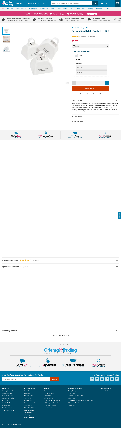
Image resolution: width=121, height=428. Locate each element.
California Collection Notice (75, 395)
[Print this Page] (100, 93)
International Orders (30, 408)
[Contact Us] (107, 3)
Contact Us (27, 391)
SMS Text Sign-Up (7, 408)
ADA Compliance (28, 415)
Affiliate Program (48, 398)
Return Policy (28, 400)
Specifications (77, 117)
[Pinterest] (102, 379)
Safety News (71, 398)
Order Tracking (28, 395)
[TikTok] (107, 379)
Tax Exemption (28, 412)
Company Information (50, 391)
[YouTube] (112, 379)
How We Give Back (49, 393)
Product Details (77, 100)
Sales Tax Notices (29, 410)
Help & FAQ (27, 393)
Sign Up (54, 379)
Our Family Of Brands (50, 405)
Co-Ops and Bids (7, 393)
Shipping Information (30, 403)
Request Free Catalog (8, 398)
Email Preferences (29, 417)
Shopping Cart (28, 405)
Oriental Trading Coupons (9, 403)
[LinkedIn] (97, 379)
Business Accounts (7, 395)
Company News (48, 408)
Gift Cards (5, 400)
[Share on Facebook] (81, 93)
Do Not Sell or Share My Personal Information (80, 400)
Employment (47, 395)
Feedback (119, 215)
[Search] (95, 3)
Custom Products (105, 391)
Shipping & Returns (78, 121)
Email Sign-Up (6, 405)
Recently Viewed (9, 330)
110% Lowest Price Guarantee (52, 400)
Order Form (27, 398)
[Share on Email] (93, 93)
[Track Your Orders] (102, 3)
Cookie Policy (71, 405)
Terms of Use (71, 393)
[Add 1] (107, 83)
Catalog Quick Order (8, 391)
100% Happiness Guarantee (51, 403)
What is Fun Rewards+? (8, 410)
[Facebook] (92, 379)
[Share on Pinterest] (87, 93)
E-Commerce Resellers (74, 403)
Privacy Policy (72, 391)
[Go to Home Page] (72, 28)
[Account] (112, 3)
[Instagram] (117, 379)
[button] (40, 55)
